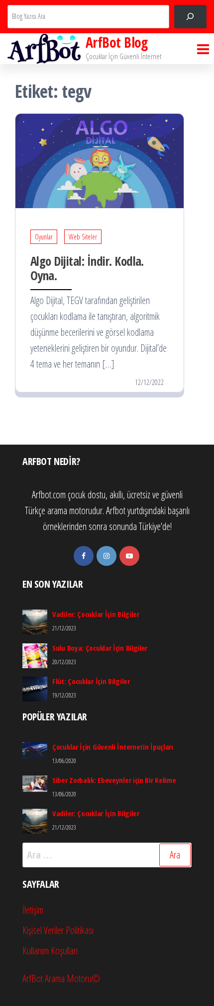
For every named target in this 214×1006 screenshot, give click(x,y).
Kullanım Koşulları (50, 950)
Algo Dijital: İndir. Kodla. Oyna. (87, 268)
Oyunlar (44, 236)
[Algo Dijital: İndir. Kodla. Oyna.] (99, 160)
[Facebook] (84, 556)
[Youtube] (129, 556)
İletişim (32, 910)
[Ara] (190, 16)
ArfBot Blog (117, 42)
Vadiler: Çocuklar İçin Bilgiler (95, 614)
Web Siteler (83, 236)
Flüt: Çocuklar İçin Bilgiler (91, 681)
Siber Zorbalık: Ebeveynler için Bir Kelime (114, 780)
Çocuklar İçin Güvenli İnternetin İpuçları (112, 747)
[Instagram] (106, 556)
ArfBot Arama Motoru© (61, 978)
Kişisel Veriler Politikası (58, 930)
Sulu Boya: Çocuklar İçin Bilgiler (99, 648)
